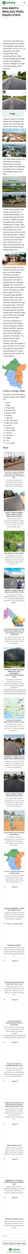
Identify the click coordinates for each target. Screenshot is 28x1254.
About (11, 1244)
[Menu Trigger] (24, 3)
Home (5, 1244)
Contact (18, 1244)
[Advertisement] (14, 25)
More (24, 1244)
